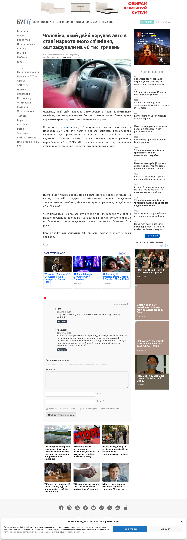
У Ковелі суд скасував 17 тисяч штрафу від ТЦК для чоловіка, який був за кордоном (57, 488)
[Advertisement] (28, 189)
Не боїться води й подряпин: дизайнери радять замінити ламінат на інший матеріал (149, 226)
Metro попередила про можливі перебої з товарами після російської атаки (151, 129)
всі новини (152, 235)
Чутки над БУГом (27, 76)
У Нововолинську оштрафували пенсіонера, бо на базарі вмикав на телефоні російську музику (86, 451)
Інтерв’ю (58, 21)
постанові (67, 127)
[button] (181, 521)
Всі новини (23, 31)
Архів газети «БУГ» (28, 137)
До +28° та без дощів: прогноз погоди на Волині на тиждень (149, 177)
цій (76, 532)
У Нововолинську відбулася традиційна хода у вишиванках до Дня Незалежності (151, 203)
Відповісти (62, 321)
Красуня (22, 124)
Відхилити (166, 529)
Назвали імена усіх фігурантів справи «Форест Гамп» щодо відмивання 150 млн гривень (150, 166)
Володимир (24, 39)
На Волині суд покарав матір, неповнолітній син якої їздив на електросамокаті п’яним (115, 450)
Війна (36, 21)
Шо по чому (24, 98)
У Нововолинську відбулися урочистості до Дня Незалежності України (149, 153)
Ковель (21, 48)
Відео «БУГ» (93, 21)
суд (70, 57)
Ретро (20, 128)
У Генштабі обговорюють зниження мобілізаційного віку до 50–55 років (152, 105)
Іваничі (21, 52)
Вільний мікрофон (28, 72)
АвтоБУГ (22, 80)
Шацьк (21, 61)
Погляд (79, 21)
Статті (69, 21)
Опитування (24, 102)
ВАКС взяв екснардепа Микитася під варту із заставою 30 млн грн (114, 486)
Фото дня (22, 107)
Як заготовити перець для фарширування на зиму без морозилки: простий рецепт (149, 81)
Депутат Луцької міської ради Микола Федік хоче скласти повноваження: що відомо (149, 190)
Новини (46, 21)
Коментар (52, 369)
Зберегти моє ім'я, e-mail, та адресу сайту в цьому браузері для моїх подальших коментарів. (84, 409)
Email (100, 401)
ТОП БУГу (22, 85)
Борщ (20, 120)
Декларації (23, 93)
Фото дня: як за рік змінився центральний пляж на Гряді (150, 214)
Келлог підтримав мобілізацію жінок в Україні (150, 117)
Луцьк (20, 35)
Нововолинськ (26, 44)
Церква (21, 89)
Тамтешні (22, 133)
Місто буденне (25, 111)
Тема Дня (107, 21)
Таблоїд (21, 115)
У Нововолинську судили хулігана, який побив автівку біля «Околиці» (86, 486)
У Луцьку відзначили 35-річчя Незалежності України (150, 93)
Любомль (22, 57)
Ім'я (100, 393)
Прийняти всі (130, 529)
